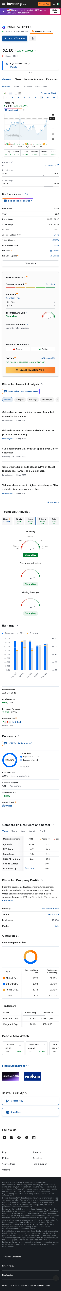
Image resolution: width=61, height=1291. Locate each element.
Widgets (6, 1169)
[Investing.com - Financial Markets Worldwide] (16, 4)
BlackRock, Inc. (10, 1018)
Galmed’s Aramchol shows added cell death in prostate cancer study (28, 432)
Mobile (5, 1158)
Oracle (54, 1044)
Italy (56, 926)
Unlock (31, 868)
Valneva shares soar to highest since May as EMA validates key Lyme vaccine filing (30, 487)
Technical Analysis (15, 511)
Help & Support (40, 1164)
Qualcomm (9, 1044)
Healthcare (53, 914)
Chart (18, 79)
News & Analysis (33, 79)
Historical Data (41, 86)
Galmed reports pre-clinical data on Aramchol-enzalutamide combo (28, 414)
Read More (7, 900)
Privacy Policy (8, 1266)
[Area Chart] (10, 93)
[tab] (6, 521)
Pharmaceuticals (50, 908)
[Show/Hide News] (19, 93)
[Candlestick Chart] (5, 93)
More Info (14, 67)
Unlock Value (50, 165)
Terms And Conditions (11, 1257)
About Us (37, 1152)
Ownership (27, 86)
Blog (4, 1152)
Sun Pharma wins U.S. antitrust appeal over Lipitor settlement (30, 450)
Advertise (37, 1158)
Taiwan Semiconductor (37, 1044)
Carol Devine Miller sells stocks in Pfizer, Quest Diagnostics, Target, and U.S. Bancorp (28, 469)
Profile (16, 86)
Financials (52, 79)
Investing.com (8, 438)
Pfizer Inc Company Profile (20, 880)
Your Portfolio (8, 1164)
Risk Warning (7, 1275)
